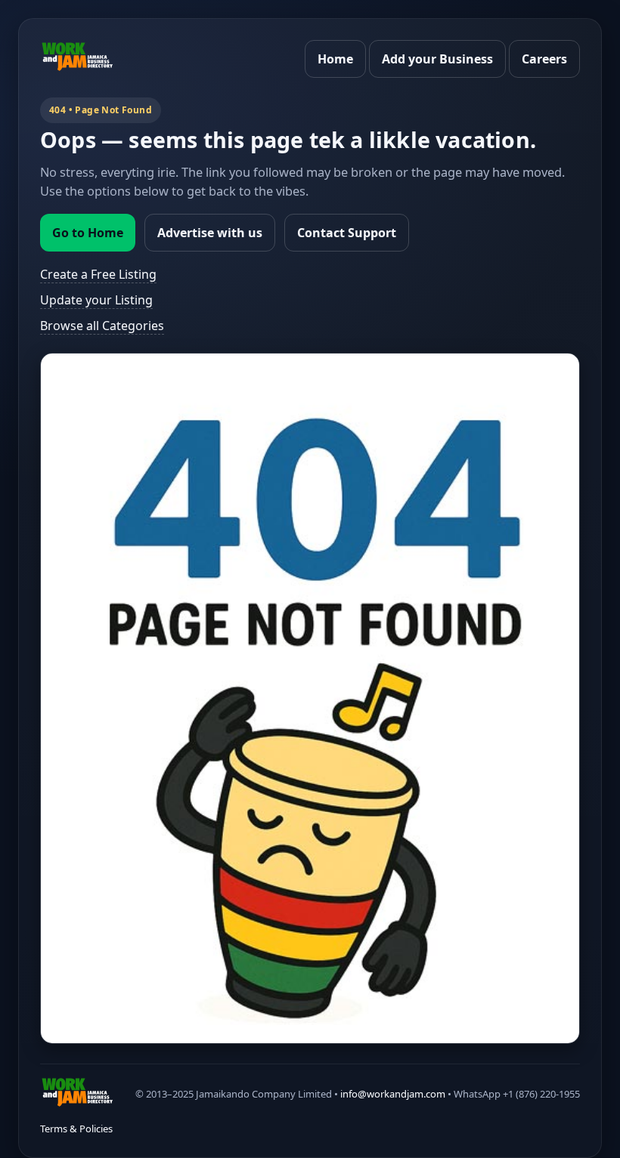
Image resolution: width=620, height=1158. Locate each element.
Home (335, 59)
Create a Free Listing (98, 274)
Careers (544, 59)
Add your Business (437, 59)
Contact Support (346, 232)
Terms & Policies (76, 1128)
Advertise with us (209, 232)
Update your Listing (96, 300)
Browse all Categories (102, 325)
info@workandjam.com (392, 1094)
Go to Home (87, 232)
